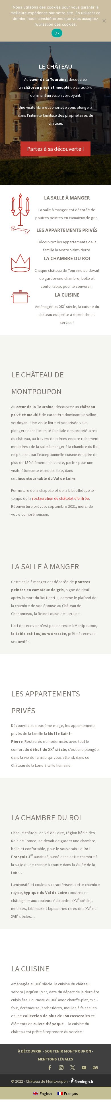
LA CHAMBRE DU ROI (67, 258)
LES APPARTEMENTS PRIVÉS (67, 230)
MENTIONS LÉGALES (55, 1059)
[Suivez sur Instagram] (61, 1067)
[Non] (104, 21)
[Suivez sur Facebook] (49, 1067)
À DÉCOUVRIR (30, 1051)
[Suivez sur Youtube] (84, 1067)
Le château (55, 66)
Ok (56, 33)
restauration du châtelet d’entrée (60, 498)
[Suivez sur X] (72, 1067)
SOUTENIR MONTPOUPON (68, 1051)
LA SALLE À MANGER (67, 198)
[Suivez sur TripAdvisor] (95, 1067)
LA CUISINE (67, 295)
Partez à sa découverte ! (55, 148)
